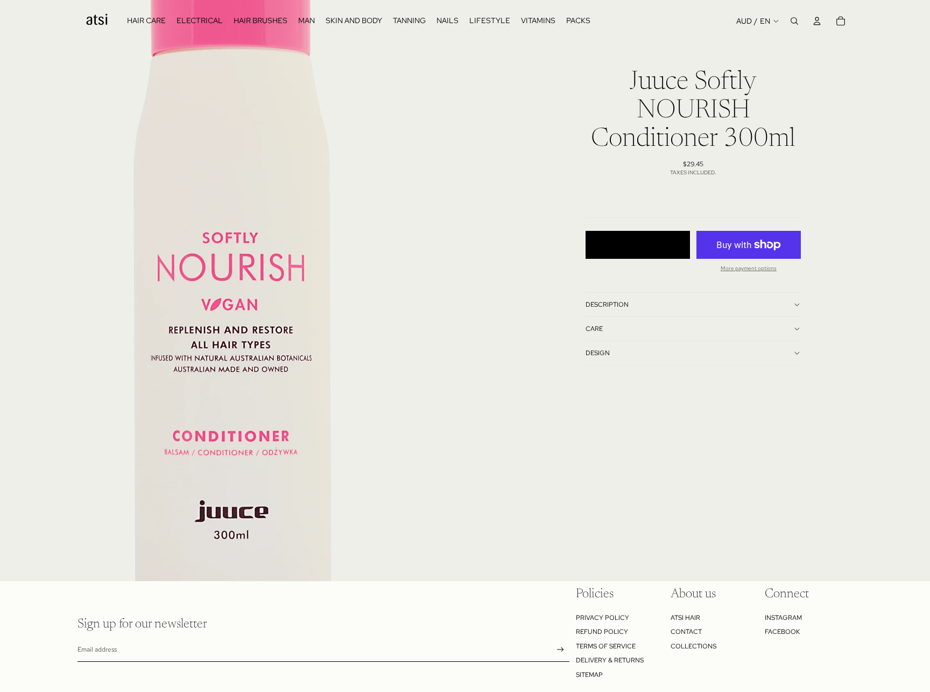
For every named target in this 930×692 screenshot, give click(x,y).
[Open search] (794, 21)
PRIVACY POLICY (602, 617)
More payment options (749, 268)
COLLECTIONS (693, 646)
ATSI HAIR (685, 617)
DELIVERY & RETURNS (610, 660)
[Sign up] (560, 649)
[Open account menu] (817, 21)
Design (598, 353)
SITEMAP (589, 674)
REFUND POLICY (602, 631)
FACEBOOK (782, 631)
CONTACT (686, 631)
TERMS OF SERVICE (606, 646)
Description (607, 304)
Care (594, 328)
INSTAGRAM (783, 617)
